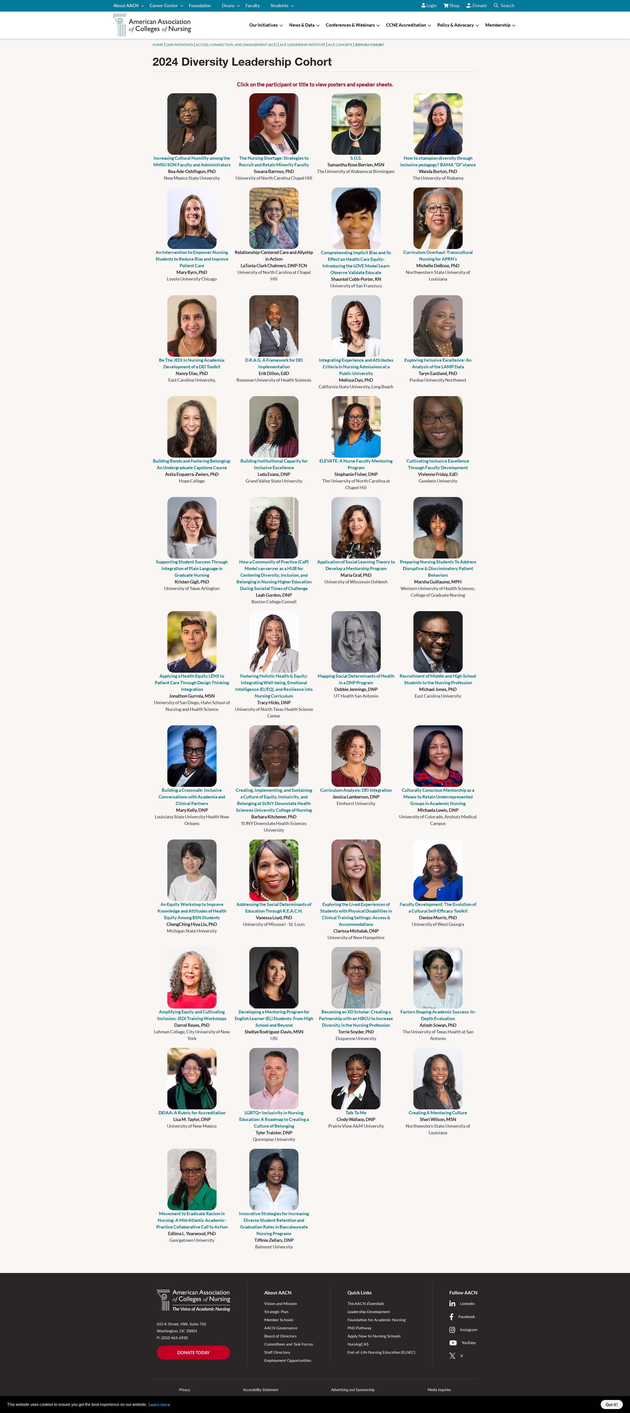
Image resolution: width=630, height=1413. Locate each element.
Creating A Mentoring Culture (438, 1112)
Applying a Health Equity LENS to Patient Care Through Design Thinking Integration (192, 682)
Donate (479, 5)
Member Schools (278, 1319)
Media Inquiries (439, 1390)
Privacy (184, 1390)
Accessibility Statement (260, 1390)
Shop (455, 7)
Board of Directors (280, 1336)
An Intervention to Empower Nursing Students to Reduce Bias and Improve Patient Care (192, 259)
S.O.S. (356, 158)
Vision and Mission (280, 1303)
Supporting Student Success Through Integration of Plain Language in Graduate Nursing (192, 568)
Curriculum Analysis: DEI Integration (356, 790)
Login (431, 5)
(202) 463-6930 (174, 1337)
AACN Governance (280, 1327)
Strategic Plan (276, 1311)
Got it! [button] (612, 1404)
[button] (504, 6)
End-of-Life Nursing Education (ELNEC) (381, 1352)
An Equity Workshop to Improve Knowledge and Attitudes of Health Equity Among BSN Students (192, 911)
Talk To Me (356, 1112)
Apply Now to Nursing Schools (374, 1336)
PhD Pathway (359, 1327)
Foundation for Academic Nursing (376, 1319)
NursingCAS (358, 1344)
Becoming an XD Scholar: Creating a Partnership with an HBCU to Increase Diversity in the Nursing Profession (356, 1018)
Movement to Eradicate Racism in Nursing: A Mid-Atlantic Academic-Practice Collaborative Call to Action (192, 1220)
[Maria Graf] (356, 528)
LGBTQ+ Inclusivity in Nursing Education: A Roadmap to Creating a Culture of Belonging (274, 1119)
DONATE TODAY (193, 1352)
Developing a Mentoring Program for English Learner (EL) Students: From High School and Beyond (274, 1018)
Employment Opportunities (287, 1360)
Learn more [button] (159, 1404)
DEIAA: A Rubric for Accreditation (191, 1112)
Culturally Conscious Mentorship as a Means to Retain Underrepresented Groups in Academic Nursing (438, 797)
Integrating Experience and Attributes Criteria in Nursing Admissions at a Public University (356, 366)
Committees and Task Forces (288, 1344)
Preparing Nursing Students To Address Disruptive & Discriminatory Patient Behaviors (438, 568)
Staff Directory (277, 1352)
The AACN (365, 1303)
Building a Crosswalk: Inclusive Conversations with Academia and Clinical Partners (192, 797)
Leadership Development (368, 1311)
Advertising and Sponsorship (353, 1390)
